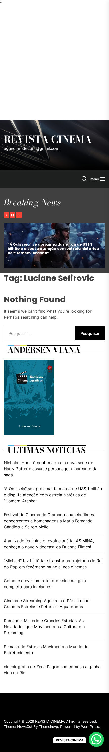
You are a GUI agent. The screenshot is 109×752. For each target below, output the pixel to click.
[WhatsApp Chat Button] (96, 739)
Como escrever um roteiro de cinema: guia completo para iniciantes (45, 583)
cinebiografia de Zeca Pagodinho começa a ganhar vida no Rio (53, 669)
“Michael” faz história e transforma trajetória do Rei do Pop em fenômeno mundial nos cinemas (53, 563)
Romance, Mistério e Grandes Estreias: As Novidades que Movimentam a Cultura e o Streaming (44, 626)
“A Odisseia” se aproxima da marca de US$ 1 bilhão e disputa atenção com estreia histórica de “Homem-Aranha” (53, 248)
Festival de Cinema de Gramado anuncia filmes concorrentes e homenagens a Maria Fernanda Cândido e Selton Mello (49, 520)
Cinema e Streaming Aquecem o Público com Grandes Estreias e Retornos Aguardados (47, 603)
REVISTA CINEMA (48, 139)
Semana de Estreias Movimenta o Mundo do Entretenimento (46, 649)
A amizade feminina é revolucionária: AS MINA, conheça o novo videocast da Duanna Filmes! (49, 543)
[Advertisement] (54, 63)
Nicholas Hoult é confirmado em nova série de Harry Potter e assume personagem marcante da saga (50, 468)
